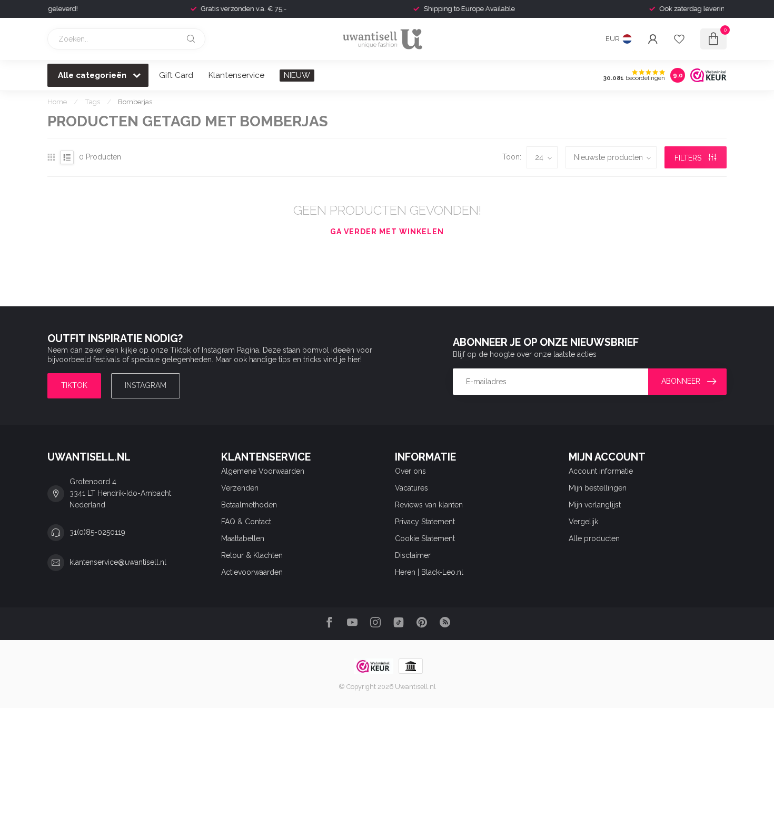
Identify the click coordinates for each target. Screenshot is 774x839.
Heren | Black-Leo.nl (429, 572)
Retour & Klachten (252, 555)
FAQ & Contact (246, 521)
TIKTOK (74, 385)
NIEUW (297, 75)
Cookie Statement (425, 538)
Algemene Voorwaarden (262, 471)
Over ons (410, 471)
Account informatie (601, 471)
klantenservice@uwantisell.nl (118, 562)
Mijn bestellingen (598, 488)
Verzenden (240, 488)
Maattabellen (242, 538)
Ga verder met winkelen (387, 231)
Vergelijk (583, 521)
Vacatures (411, 488)
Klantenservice (236, 75)
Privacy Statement (425, 521)
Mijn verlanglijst (595, 505)
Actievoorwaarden (252, 572)
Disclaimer (413, 555)
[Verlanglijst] (679, 38)
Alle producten (594, 538)
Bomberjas (135, 101)
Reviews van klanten (429, 505)
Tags (92, 101)
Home (57, 101)
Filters (688, 158)
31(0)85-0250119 (97, 532)
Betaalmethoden (249, 505)
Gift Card (176, 75)
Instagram (145, 385)
